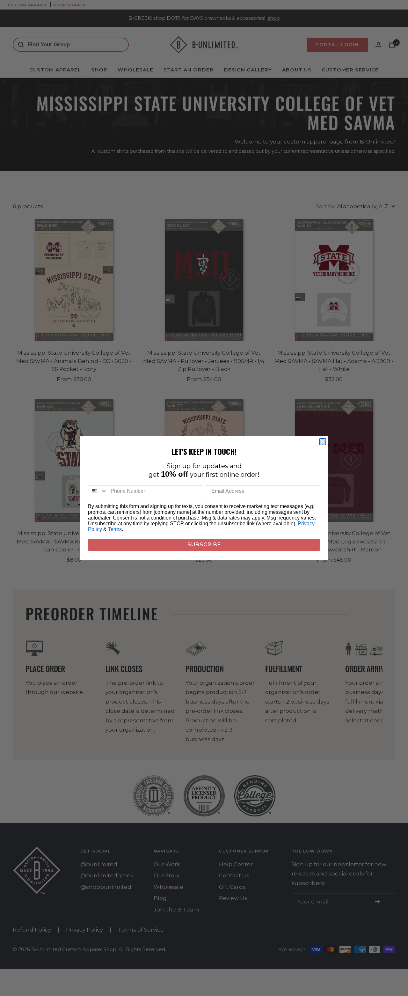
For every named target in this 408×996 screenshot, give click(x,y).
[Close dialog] (322, 442)
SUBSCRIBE (204, 545)
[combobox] (97, 491)
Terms (115, 529)
